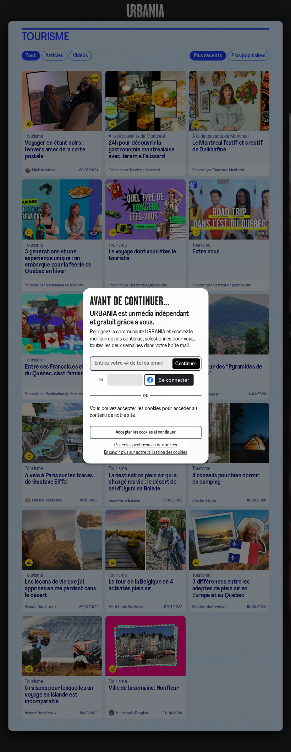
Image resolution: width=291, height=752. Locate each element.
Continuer (186, 364)
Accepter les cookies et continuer (145, 433)
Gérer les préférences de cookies (145, 446)
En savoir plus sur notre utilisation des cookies (145, 453)
